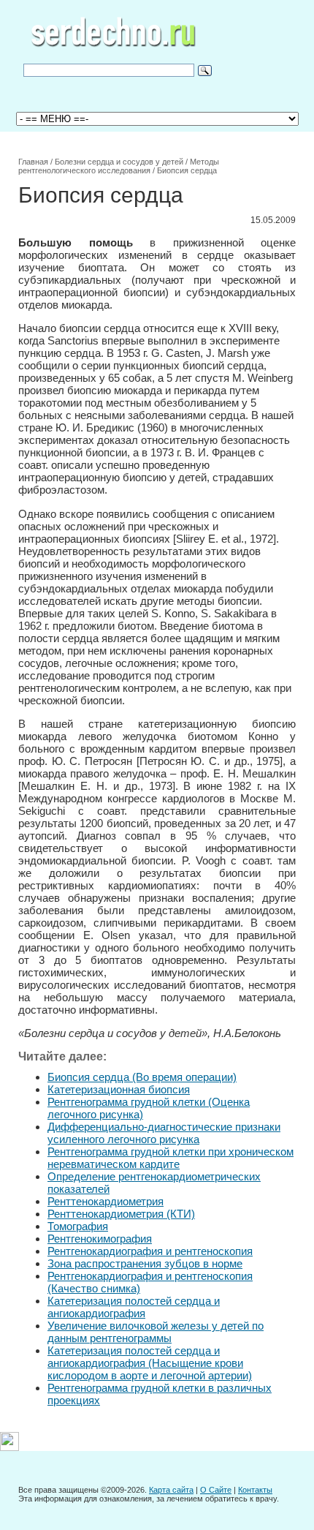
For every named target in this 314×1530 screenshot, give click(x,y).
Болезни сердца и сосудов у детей (119, 161)
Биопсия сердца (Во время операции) (142, 1077)
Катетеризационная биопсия (118, 1089)
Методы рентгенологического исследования (118, 166)
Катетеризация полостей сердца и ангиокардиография (133, 1307)
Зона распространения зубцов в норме (144, 1263)
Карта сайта (171, 1489)
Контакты (255, 1489)
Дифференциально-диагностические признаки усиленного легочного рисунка (163, 1132)
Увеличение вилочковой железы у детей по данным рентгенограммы (155, 1331)
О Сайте (215, 1489)
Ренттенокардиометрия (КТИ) (121, 1213)
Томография (77, 1226)
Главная (33, 161)
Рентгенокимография (99, 1238)
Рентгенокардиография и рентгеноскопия (150, 1251)
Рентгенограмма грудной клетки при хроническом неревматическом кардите (170, 1157)
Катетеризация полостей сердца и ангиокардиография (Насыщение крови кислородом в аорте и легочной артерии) (149, 1363)
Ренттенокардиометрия (105, 1201)
